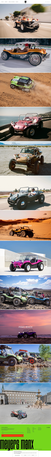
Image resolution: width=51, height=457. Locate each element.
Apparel (33, 427)
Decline (33, 455)
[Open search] (46, 2)
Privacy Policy (39, 427)
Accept (25, 455)
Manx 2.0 (28, 427)
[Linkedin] (49, 427)
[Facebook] (48, 427)
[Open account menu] (47, 2)
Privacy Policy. (19, 453)
